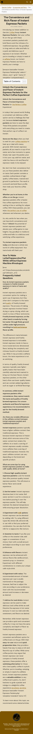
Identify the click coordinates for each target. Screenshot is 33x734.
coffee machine (21, 141)
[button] (27, 2)
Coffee (11, 32)
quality (8, 303)
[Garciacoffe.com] (2, 2)
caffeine (7, 59)
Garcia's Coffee (6, 7)
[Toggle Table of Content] (23, 81)
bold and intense (20, 327)
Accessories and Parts (20, 7)
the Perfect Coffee (19, 104)
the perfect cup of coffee (17, 210)
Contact (16, 730)
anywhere (15, 688)
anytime (23, 688)
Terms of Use (8, 729)
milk (19, 513)
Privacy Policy (15, 729)
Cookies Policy (24, 729)
